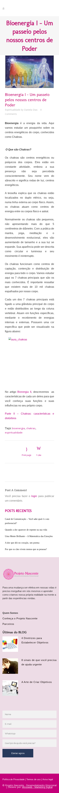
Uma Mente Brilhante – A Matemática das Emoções (29, 536)
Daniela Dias (31, 109)
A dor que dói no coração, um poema (22, 543)
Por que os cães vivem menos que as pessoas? (26, 549)
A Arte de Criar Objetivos (36, 682)
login (34, 496)
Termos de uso (33, 779)
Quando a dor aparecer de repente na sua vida (26, 530)
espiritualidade (14, 432)
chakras (31, 428)
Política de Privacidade (13, 779)
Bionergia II (24, 391)
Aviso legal (47, 779)
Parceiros (8, 624)
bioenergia (18, 428)
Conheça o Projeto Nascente (20, 618)
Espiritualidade (12, 109)
